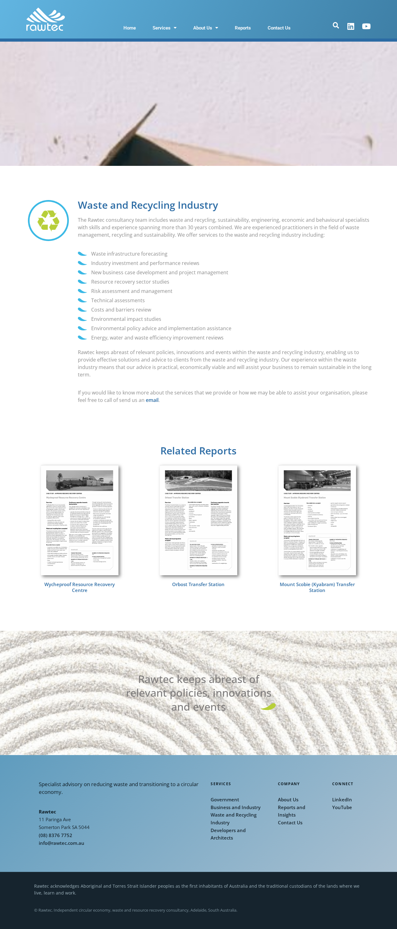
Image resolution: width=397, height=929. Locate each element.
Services (162, 28)
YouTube (342, 807)
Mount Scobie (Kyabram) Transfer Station (317, 587)
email (152, 400)
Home (129, 28)
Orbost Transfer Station (198, 584)
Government (225, 800)
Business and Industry (236, 807)
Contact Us (279, 28)
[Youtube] (366, 26)
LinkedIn (342, 800)
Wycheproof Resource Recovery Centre (79, 587)
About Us (202, 28)
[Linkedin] (351, 26)
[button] (335, 25)
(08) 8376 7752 (55, 835)
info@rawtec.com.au (61, 843)
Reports (243, 28)
